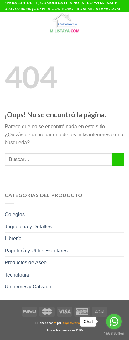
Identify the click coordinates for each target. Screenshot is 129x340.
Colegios (15, 214)
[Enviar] (118, 159)
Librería (13, 238)
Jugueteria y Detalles (28, 226)
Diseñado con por (64, 323)
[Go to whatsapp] (114, 321)
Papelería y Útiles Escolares (36, 250)
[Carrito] (121, 23)
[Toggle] (121, 214)
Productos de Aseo (26, 262)
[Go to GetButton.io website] (114, 334)
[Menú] (8, 23)
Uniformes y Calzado (28, 286)
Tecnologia (17, 274)
